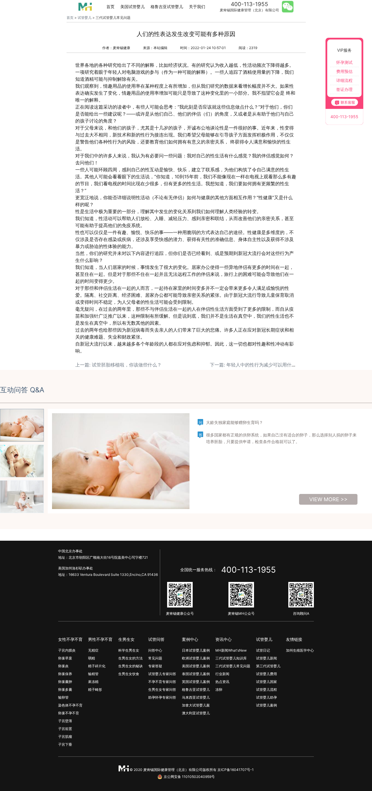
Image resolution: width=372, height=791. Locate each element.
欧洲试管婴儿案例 (196, 658)
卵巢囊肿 (65, 681)
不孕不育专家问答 (162, 681)
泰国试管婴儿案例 (196, 674)
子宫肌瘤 (65, 736)
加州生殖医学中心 (300, 650)
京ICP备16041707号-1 (235, 769)
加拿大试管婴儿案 (196, 705)
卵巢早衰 (65, 658)
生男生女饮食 (128, 674)
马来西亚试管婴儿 (196, 697)
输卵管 (63, 697)
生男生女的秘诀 (130, 666)
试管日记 (263, 650)
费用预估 (344, 71)
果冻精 (93, 681)
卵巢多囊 (65, 689)
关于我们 (197, 6)
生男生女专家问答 (162, 689)
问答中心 (155, 650)
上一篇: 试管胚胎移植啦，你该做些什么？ (118, 365)
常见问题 (155, 658)
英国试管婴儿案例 (196, 681)
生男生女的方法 (130, 658)
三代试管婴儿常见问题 (232, 666)
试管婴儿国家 (266, 681)
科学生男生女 (128, 650)
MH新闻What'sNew (231, 650)
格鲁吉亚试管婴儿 (167, 6)
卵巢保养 (65, 674)
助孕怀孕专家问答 (162, 697)
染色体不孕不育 (70, 705)
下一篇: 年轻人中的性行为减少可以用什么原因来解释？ (267, 365)
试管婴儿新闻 (266, 658)
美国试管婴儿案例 (196, 666)
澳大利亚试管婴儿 (196, 713)
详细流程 (344, 80)
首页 (110, 6)
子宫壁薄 (65, 721)
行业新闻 (222, 674)
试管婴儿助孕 (266, 697)
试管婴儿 (85, 17)
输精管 (93, 674)
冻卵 (218, 689)
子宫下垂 (65, 744)
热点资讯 (222, 681)
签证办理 (344, 89)
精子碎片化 (96, 666)
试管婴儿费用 (266, 674)
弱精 (91, 658)
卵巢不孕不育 (68, 713)
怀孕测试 (344, 62)
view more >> (328, 499)
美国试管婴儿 (132, 6)
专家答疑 (155, 666)
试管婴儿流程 (266, 689)
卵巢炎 (63, 666)
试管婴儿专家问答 (162, 674)
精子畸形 (95, 689)
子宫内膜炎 (67, 650)
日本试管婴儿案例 (196, 650)
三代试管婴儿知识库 (231, 658)
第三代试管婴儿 (268, 666)
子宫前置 (65, 729)
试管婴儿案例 (266, 705)
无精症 (93, 650)
